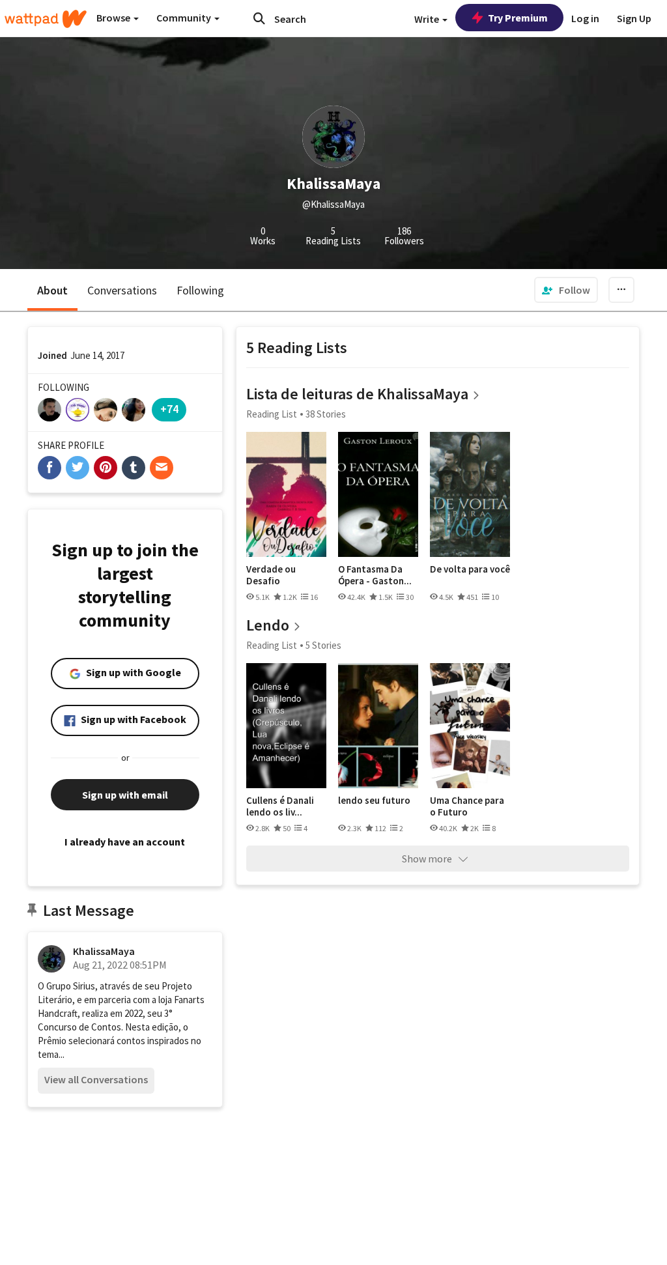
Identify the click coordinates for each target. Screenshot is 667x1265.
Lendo (267, 625)
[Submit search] (259, 18)
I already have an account (124, 841)
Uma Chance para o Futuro (467, 806)
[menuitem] (566, 290)
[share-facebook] (49, 467)
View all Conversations (96, 1079)
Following (200, 290)
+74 (169, 408)
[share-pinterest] (105, 467)
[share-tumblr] (133, 467)
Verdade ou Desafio (271, 574)
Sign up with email (125, 794)
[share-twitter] (77, 467)
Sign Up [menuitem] (634, 18)
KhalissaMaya (104, 951)
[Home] (46, 18)
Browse (114, 17)
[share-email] (161, 467)
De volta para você (470, 569)
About (52, 290)
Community (184, 17)
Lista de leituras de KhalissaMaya (357, 394)
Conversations (122, 290)
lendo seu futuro (374, 800)
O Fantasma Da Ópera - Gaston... (375, 574)
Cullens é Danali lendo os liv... (280, 806)
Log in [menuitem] (585, 18)
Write (427, 18)
